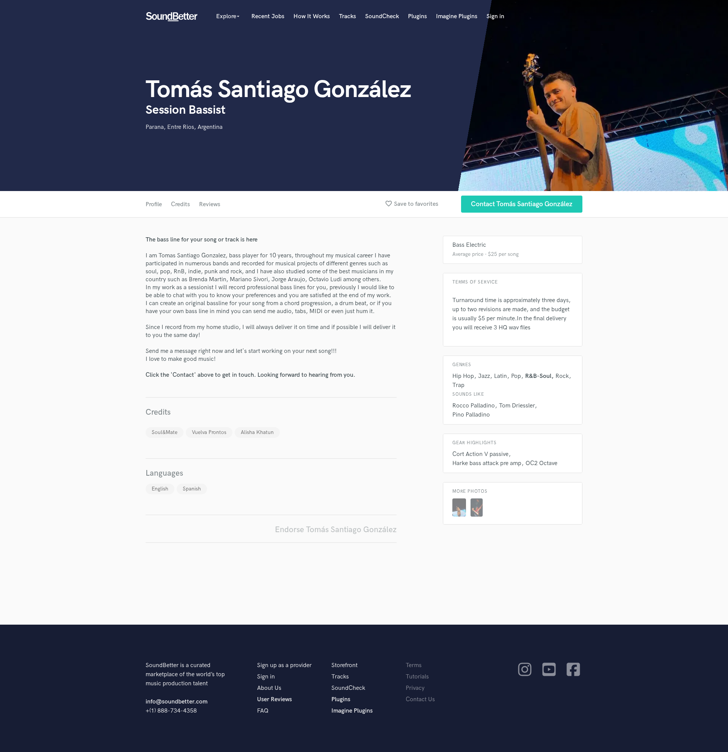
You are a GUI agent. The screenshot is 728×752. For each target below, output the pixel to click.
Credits (180, 204)
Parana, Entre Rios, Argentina (184, 127)
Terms (414, 665)
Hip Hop (463, 376)
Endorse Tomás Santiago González (336, 529)
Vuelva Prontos (209, 432)
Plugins (417, 16)
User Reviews (274, 699)
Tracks (347, 16)
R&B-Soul (538, 376)
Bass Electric (469, 245)
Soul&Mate (164, 432)
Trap (458, 385)
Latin (500, 376)
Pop (516, 376)
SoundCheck (382, 16)
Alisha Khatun (257, 432)
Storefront (344, 665)
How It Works (311, 16)
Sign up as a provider (284, 665)
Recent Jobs (267, 16)
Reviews (209, 204)
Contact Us (420, 699)
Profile (154, 204)
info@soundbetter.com (176, 701)
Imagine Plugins (456, 16)
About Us (269, 688)
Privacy (415, 688)
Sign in (495, 16)
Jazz (484, 376)
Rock (562, 376)
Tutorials (417, 676)
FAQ (262, 710)
